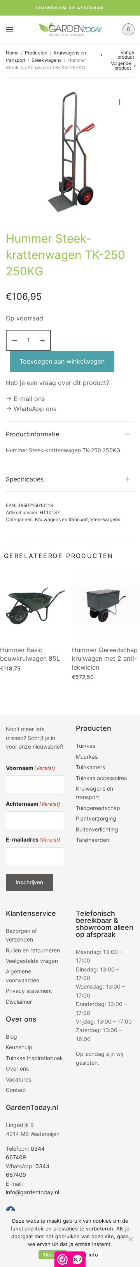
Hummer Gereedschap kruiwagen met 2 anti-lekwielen (105, 658)
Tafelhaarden (92, 839)
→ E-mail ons (25, 398)
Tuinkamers (90, 767)
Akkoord (52, 1254)
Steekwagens (46, 60)
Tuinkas (85, 745)
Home (12, 53)
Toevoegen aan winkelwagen (62, 361)
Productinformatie (32, 434)
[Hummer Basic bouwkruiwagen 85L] (34, 604)
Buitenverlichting (97, 829)
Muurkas (87, 756)
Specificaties (25, 479)
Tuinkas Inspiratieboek (34, 1058)
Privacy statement (29, 990)
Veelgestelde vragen (32, 960)
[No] (130, 1239)
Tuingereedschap (98, 808)
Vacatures (18, 1079)
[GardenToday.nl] (70, 29)
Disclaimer (19, 1001)
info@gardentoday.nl (32, 1192)
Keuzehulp (19, 1047)
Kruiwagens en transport (61, 519)
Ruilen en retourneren (33, 950)
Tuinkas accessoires (101, 778)
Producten (36, 53)
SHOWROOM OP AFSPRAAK (70, 7)
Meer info (86, 1254)
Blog (11, 1036)
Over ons (17, 1068)
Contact (16, 1090)
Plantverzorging (96, 818)
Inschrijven (29, 882)
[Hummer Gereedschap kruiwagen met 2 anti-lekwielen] (106, 604)
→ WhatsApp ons (31, 409)
